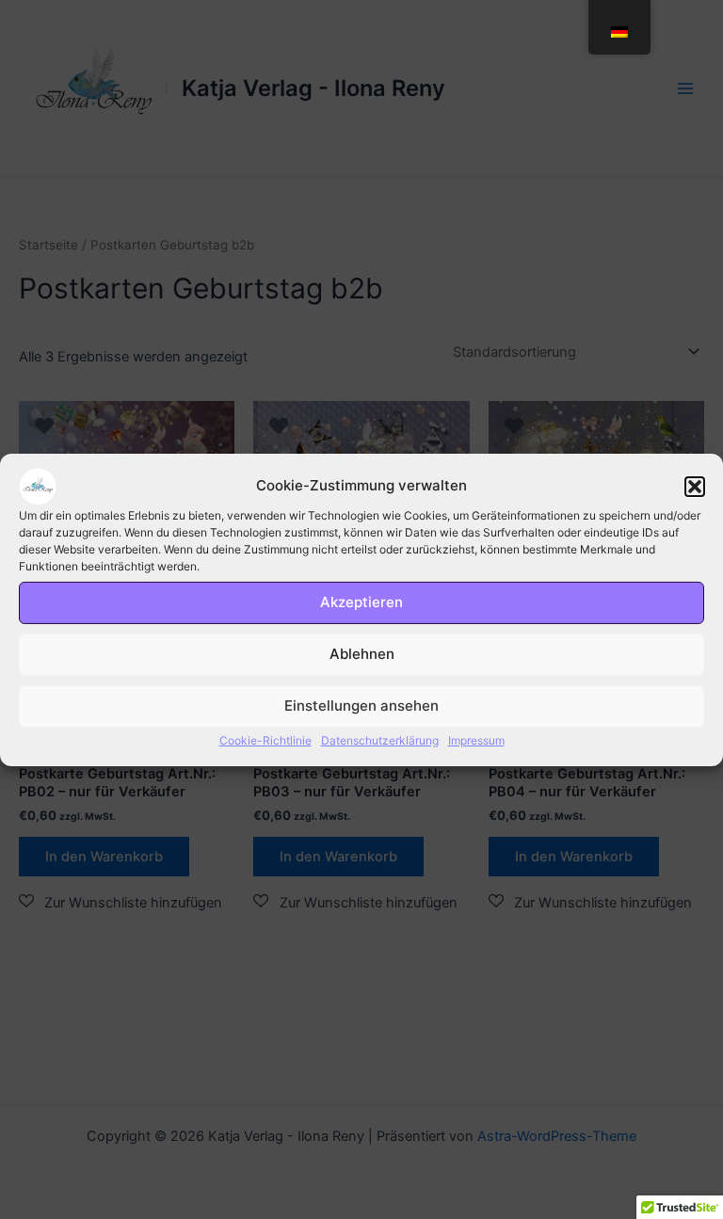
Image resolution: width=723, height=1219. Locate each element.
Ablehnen (361, 654)
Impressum (476, 739)
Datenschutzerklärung (380, 739)
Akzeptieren (361, 602)
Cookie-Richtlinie (265, 739)
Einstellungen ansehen (361, 705)
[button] (694, 485)
